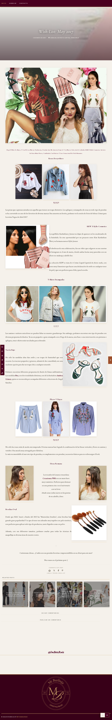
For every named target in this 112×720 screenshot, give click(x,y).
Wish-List (62, 573)
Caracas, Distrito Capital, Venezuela (64, 37)
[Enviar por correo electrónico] (50, 570)
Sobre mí (12, 3)
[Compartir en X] (54, 570)
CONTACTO (23, 3)
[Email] (2, 347)
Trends (55, 573)
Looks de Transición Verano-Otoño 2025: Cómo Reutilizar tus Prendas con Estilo (69, 594)
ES (102, 715)
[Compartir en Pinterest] (62, 570)
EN (107, 715)
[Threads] (2, 355)
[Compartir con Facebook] (58, 570)
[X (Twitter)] (2, 369)
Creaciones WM (49, 478)
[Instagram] (2, 351)
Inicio (3, 3)
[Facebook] (2, 360)
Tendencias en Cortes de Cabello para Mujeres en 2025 (42, 594)
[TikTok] (2, 373)
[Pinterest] (2, 364)
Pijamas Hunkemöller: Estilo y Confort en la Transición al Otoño (15, 594)
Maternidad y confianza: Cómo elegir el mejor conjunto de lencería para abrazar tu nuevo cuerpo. (97, 594)
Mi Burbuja (10, 716)
